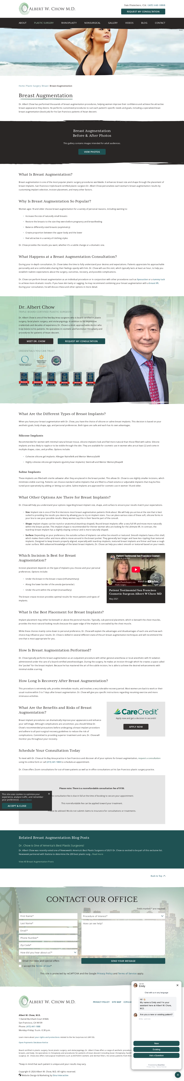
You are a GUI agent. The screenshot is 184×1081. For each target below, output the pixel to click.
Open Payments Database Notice (33, 1042)
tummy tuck (159, 279)
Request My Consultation (81, 341)
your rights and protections (47, 1037)
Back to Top (156, 876)
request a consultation (149, 758)
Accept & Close (17, 805)
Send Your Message (123, 960)
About (23, 22)
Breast (45, 85)
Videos (129, 22)
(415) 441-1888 (33, 1026)
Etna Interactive (60, 1075)
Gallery (113, 22)
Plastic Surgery (44, 22)
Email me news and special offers (41, 960)
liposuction (142, 279)
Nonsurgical (92, 22)
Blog (144, 22)
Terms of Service (127, 973)
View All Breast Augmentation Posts (36, 861)
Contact (160, 22)
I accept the (29, 965)
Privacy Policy (105, 973)
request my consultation (143, 11)
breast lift (154, 283)
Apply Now (136, 726)
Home (22, 85)
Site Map (116, 1002)
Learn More (26, 799)
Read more (97, 854)
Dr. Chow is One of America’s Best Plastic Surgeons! (51, 845)
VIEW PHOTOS (92, 151)
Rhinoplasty (69, 22)
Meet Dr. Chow (36, 341)
